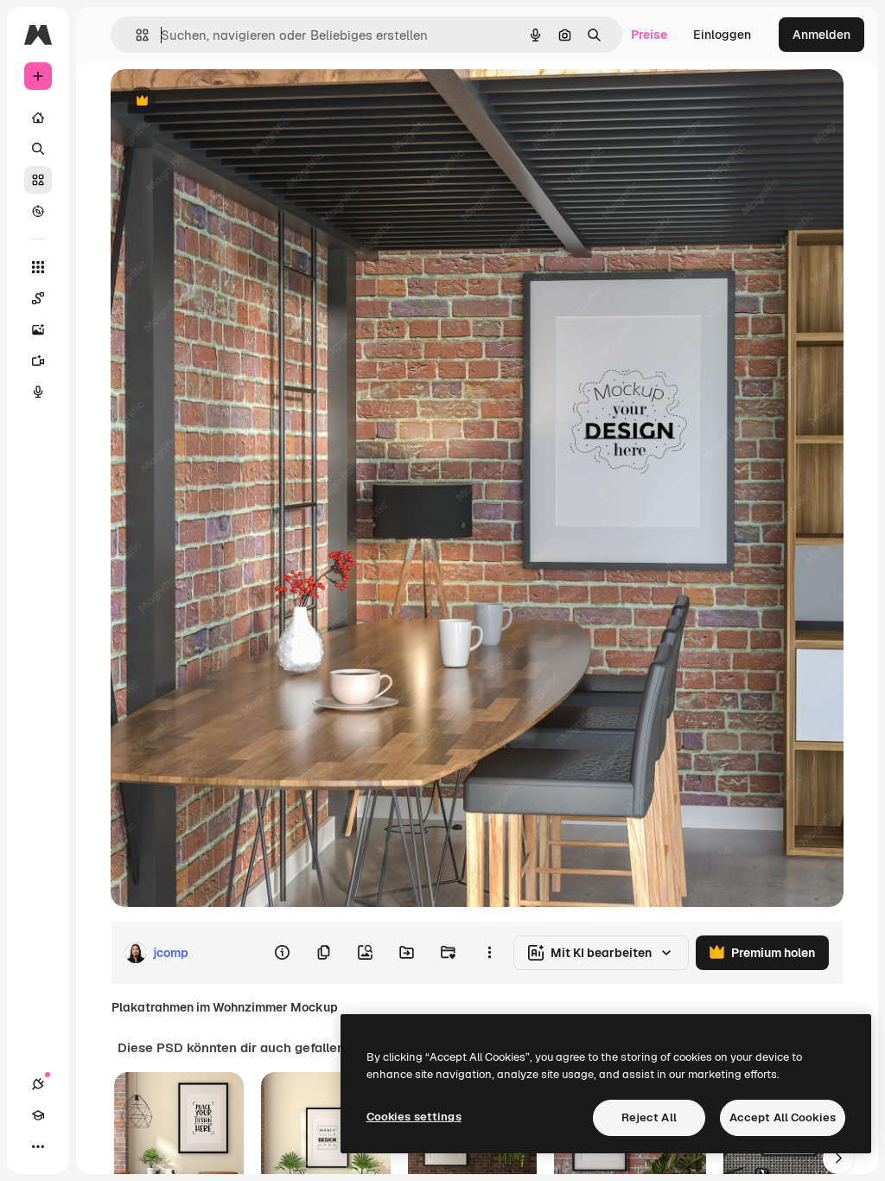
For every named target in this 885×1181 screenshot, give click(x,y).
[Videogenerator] (38, 360)
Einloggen (722, 34)
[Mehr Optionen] (489, 952)
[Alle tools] (38, 267)
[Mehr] (38, 1146)
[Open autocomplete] (135, 35)
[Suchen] (38, 149)
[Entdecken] (38, 211)
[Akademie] (38, 1115)
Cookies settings (414, 1116)
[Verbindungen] (38, 1084)
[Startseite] (38, 117)
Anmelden (821, 34)
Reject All (649, 1117)
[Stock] (38, 180)
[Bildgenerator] (38, 329)
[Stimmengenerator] (38, 391)
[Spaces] (38, 298)
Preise (649, 34)
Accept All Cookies (782, 1117)
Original (221, 101)
